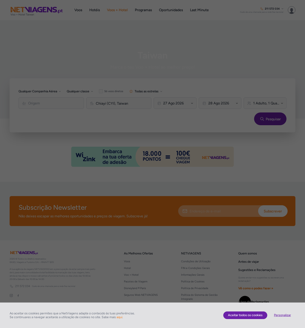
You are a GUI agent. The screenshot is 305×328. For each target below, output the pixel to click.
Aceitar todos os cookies (245, 315)
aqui (119, 317)
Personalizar (282, 315)
